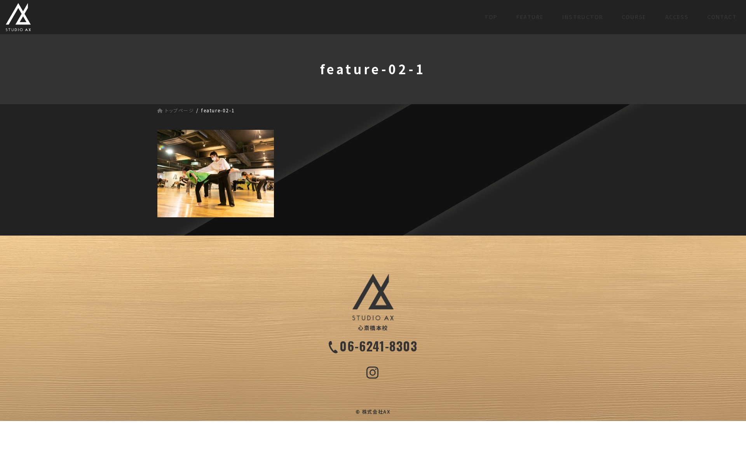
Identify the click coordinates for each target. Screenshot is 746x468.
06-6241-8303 (378, 346)
